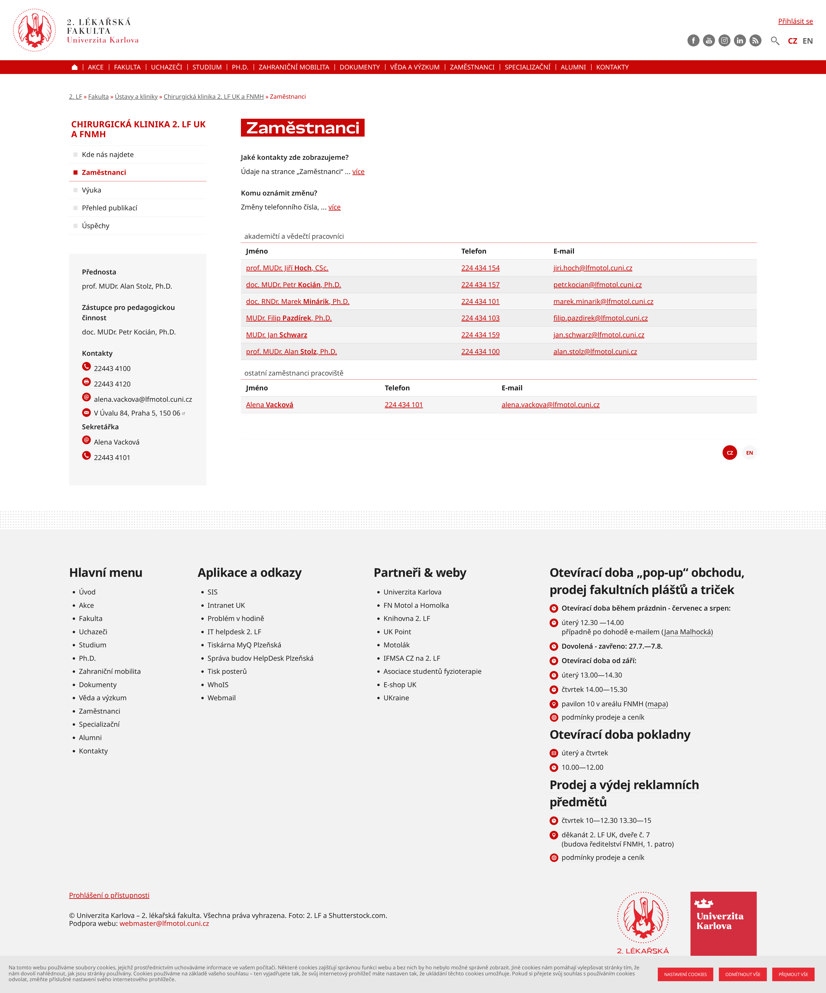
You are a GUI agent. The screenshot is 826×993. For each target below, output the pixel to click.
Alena (269, 404)
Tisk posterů (227, 671)
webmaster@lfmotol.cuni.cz (164, 923)
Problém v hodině (236, 618)
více (358, 171)
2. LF (75, 96)
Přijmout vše (793, 974)
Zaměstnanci (104, 172)
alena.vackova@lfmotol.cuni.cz (143, 399)
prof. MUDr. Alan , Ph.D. (291, 351)
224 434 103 (480, 317)
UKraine (396, 697)
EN (808, 40)
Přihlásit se (795, 21)
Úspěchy (95, 225)
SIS (213, 591)
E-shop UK (400, 684)
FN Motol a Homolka (416, 605)
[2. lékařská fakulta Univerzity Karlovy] (34, 30)
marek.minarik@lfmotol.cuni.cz (603, 301)
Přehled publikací (109, 207)
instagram (724, 40)
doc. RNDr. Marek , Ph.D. (298, 301)
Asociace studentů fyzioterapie (433, 671)
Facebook (693, 40)
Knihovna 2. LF (407, 618)
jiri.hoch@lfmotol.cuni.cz (592, 267)
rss (755, 40)
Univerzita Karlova (413, 591)
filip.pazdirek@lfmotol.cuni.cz (600, 317)
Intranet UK (226, 605)
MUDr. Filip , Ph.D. (289, 317)
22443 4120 (112, 383)
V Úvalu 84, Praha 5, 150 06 (137, 412)
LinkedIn (740, 40)
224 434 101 (480, 301)
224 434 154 (480, 267)
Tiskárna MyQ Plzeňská (244, 644)
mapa (656, 703)
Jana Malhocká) (688, 631)
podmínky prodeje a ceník (603, 717)
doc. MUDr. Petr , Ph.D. (293, 284)
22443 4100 (112, 368)
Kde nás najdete (108, 154)
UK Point (397, 631)
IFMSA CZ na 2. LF (412, 658)
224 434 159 (480, 334)
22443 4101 (112, 457)
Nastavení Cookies (685, 974)
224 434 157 (480, 284)
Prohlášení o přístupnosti (109, 895)
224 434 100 (480, 351)
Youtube (709, 40)
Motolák (397, 644)
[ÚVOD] (76, 67)
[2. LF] (151, 30)
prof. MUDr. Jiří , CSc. (287, 267)
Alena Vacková (117, 441)
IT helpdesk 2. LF (234, 631)
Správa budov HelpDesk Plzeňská (261, 658)
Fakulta (98, 96)
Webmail (222, 697)
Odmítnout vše (742, 974)
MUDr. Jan (276, 334)
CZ (792, 40)
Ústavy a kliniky (136, 96)
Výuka (91, 189)
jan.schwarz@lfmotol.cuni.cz (598, 334)
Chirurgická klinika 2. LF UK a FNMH (214, 96)
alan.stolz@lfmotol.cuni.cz (595, 351)
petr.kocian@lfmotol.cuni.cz (597, 284)
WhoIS (218, 684)
